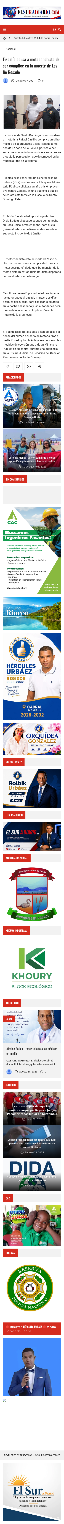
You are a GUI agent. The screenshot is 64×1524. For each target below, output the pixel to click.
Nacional (10, 49)
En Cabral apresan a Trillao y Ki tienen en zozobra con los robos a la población (37, 38)
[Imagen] (32, 1026)
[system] (54, 29)
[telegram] (39, 366)
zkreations (26, 1455)
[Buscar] (59, 29)
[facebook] (7, 366)
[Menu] (4, 29)
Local (9, 1018)
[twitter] (18, 366)
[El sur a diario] (5, 80)
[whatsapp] (28, 366)
